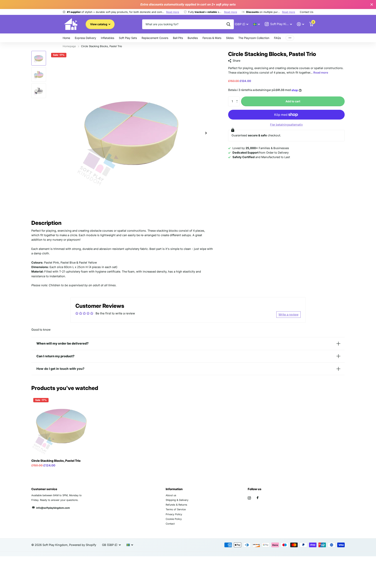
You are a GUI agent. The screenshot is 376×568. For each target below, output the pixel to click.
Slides (230, 38)
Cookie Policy (174, 519)
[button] (206, 133)
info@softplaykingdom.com (53, 507)
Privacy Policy (174, 514)
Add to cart (293, 101)
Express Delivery (85, 38)
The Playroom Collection (253, 38)
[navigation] (38, 58)
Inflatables (107, 38)
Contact (170, 523)
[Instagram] (249, 498)
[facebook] (257, 497)
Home (66, 38)
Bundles (193, 38)
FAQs (277, 38)
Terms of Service (176, 509)
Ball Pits (178, 38)
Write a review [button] (288, 314)
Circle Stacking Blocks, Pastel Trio (55, 461)
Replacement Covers (155, 38)
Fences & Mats (211, 38)
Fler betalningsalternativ (286, 124)
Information (174, 489)
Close (371, 4)
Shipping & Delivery (177, 500)
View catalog (99, 24)
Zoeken (228, 24)
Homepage (69, 46)
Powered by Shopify (82, 545)
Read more (172, 12)
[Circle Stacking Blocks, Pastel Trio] (61, 426)
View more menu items (290, 37)
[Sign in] (300, 24)
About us (171, 495)
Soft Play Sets (128, 38)
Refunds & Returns (176, 504)
